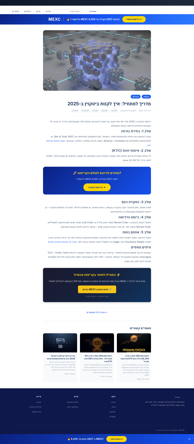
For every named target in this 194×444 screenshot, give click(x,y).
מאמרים (15, 11)
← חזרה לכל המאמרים (97, 312)
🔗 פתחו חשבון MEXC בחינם (97, 289)
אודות (48, 11)
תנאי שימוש (36, 412)
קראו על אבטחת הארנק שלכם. (62, 241)
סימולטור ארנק (72, 407)
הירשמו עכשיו (116, 439)
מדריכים (136, 97)
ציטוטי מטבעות (72, 402)
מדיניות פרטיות (35, 407)
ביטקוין (146, 97)
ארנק (38, 11)
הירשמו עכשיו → (97, 187)
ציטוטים (27, 11)
